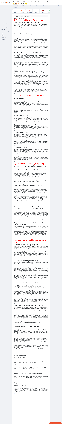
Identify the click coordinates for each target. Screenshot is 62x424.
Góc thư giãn (29, 1)
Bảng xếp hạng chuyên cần (6, 31)
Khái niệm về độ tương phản (20, 385)
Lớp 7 (40, 5)
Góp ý (42, 1)
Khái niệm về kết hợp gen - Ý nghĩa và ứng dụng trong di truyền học (28, 373)
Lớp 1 (14, 5)
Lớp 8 (44, 5)
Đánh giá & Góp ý (5, 23)
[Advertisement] (55, 23)
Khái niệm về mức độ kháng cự (20, 357)
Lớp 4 (27, 5)
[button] (26, 4)
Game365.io (36, 1)
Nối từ (3, 35)
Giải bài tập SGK (16, 1)
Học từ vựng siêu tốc (5, 27)
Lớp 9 (49, 5)
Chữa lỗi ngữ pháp (5, 17)
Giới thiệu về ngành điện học (19, 371)
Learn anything (17, 16)
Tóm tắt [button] (15, 31)
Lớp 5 (31, 5)
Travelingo (3, 33)
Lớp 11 (58, 5)
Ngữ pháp (3, 21)
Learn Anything (4, 25)
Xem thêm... (16, 393)
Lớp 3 (23, 5)
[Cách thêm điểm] (16, 3)
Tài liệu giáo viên (4, 15)
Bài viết (3, 19)
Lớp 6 (36, 5)
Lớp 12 (15, 7)
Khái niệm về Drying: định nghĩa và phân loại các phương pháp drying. (28, 364)
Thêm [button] (47, 1)
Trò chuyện (23, 1)
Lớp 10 (53, 5)
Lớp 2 (18, 5)
